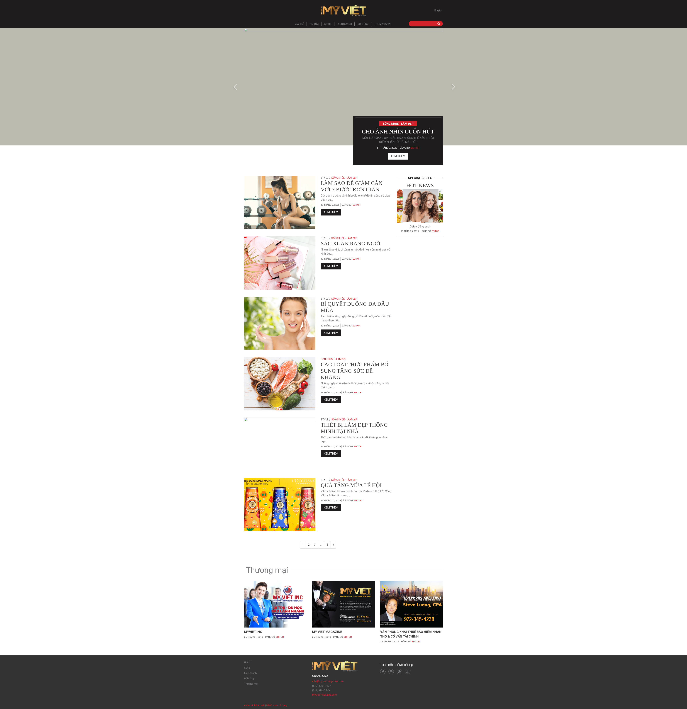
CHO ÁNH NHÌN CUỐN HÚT (398, 131)
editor (415, 147)
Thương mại (251, 683)
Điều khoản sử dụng (276, 705)
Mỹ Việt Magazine (343, 10)
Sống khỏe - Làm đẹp (398, 123)
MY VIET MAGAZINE (327, 632)
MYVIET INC (253, 632)
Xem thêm (398, 156)
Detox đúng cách (420, 226)
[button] (234, 86)
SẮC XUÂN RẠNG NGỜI (350, 243)
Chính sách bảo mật (254, 705)
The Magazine (383, 24)
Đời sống (363, 24)
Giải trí (299, 24)
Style (328, 24)
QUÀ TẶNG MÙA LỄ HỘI (351, 485)
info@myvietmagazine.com (328, 681)
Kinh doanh (345, 24)
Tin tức (314, 24)
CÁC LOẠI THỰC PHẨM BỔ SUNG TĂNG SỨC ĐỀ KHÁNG (354, 370)
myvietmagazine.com (324, 694)
